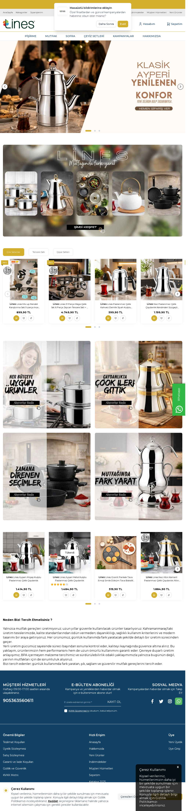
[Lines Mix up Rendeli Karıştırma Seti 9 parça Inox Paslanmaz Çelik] (23, 279)
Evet (123, 24)
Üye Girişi (174, 748)
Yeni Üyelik (175, 742)
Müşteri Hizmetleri (157, 12)
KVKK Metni (10, 775)
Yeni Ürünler (175, 12)
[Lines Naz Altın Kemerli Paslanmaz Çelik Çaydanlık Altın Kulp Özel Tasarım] (161, 552)
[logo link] (19, 24)
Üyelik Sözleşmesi (14, 748)
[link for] (92, 86)
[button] (88, 131)
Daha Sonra (106, 24)
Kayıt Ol (114, 702)
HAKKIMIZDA (152, 36)
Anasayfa (95, 742)
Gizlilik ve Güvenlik (14, 768)
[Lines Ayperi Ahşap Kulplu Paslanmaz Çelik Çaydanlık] (23, 552)
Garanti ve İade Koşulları (18, 762)
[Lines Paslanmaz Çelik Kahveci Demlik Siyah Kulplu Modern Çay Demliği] (115, 279)
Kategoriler (21, 12)
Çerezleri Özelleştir (133, 796)
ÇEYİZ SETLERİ (94, 36)
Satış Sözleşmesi (13, 755)
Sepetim (94, 775)
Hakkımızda (96, 748)
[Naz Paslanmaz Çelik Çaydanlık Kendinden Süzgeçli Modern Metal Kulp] (161, 279)
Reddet (53, 801)
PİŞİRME (30, 36)
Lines (13, 304)
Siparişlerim (36, 12)
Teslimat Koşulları (14, 742)
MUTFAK (51, 36)
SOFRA (70, 36)
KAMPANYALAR (123, 36)
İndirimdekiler (136, 12)
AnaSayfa (8, 12)
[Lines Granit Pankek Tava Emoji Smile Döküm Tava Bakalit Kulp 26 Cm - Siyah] (115, 552)
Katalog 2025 (97, 781)
